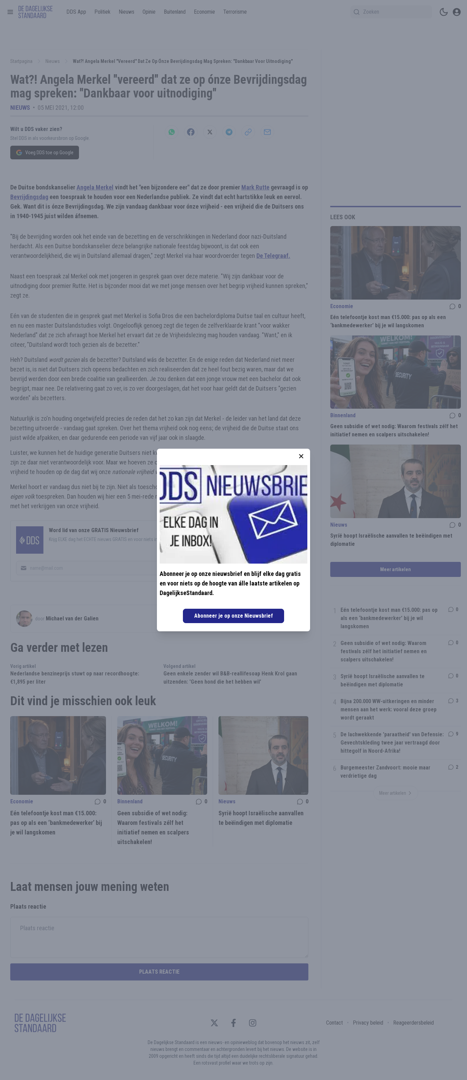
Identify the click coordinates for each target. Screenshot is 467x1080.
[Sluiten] (301, 456)
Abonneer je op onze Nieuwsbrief (233, 616)
